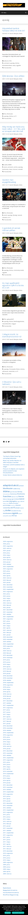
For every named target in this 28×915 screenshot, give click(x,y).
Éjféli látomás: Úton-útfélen (13, 76)
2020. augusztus (8, 646)
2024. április (6, 557)
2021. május (6, 626)
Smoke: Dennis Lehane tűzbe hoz (12, 475)
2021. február (7, 632)
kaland (20, 215)
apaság (12, 63)
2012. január (7, 826)
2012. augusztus (8, 812)
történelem (7, 513)
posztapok (15, 503)
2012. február (7, 823)
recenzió (18, 505)
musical (15, 169)
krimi (4, 501)
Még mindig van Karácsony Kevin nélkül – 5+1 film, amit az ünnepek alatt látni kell (13, 128)
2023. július (6, 571)
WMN (9, 165)
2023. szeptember (8, 566)
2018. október (7, 680)
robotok (4, 217)
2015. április (6, 769)
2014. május (6, 778)
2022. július (6, 594)
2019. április (6, 667)
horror (21, 496)
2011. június (6, 839)
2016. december (8, 726)
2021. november (8, 612)
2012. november (8, 805)
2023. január (7, 582)
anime (16, 167)
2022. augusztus (8, 591)
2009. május (6, 869)
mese (14, 65)
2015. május (6, 767)
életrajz (14, 516)
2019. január (7, 673)
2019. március (7, 669)
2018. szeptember (8, 682)
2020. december (8, 637)
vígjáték (18, 65)
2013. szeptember (8, 792)
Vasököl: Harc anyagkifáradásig (9, 181)
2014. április (6, 780)
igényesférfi (10, 319)
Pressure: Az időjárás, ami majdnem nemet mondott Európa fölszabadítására (13, 471)
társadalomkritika (16, 510)
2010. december (8, 851)
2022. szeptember (8, 589)
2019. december (8, 655)
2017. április (6, 717)
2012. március (7, 821)
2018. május (6, 689)
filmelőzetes (21, 494)
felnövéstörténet (7, 65)
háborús (5, 499)
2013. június (6, 796)
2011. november (8, 828)
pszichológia (7, 505)
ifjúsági (15, 215)
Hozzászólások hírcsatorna (11, 892)
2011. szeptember (8, 833)
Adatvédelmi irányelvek (18, 912)
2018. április (6, 691)
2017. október (7, 703)
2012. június (6, 817)
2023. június (6, 573)
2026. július (6, 544)
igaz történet (15, 499)
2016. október (7, 730)
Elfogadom (7, 912)
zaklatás (9, 515)
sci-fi (15, 116)
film (10, 61)
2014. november (8, 771)
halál (12, 496)
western (16, 421)
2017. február (7, 721)
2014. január (7, 783)
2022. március (7, 603)
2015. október (7, 755)
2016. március (7, 746)
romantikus (7, 508)
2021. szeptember (8, 616)
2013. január (7, 801)
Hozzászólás (7, 68)
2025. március (7, 548)
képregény (13, 501)
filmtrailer (10, 114)
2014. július (6, 776)
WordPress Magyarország (10, 895)
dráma (17, 63)
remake (11, 421)
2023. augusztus (8, 569)
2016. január (7, 748)
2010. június (6, 858)
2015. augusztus (8, 760)
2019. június (6, 662)
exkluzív (6, 61)
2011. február (7, 849)
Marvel (22, 501)
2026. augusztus (8, 541)
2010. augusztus (8, 853)
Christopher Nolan (14, 369)
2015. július (6, 762)
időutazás (5, 371)
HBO (15, 496)
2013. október (7, 789)
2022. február (7, 605)
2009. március (7, 874)
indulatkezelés (6, 324)
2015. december (8, 751)
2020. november (8, 639)
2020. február (7, 653)
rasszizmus (13, 505)
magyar (13, 324)
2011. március (7, 846)
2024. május (6, 555)
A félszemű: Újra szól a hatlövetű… (11, 383)
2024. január (7, 562)
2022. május (6, 598)
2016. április (6, 744)
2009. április (6, 871)
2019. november (8, 657)
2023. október (7, 564)
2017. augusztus (8, 707)
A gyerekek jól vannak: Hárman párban (11, 229)
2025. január (7, 550)
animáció (6, 63)
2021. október (7, 614)
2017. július (6, 710)
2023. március (7, 578)
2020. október (7, 641)
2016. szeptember (8, 732)
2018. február (7, 696)
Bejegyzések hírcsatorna (10, 890)
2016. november (8, 728)
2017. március (7, 719)
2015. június (6, 764)
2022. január (7, 607)
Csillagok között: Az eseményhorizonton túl (11, 335)
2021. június (6, 623)
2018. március (7, 694)
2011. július (6, 837)
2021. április (6, 628)
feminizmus (13, 494)
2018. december (8, 676)
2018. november (8, 678)
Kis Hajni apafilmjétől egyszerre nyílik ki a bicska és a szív (13, 285)
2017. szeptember (8, 705)
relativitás (12, 371)
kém (7, 501)
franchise (7, 496)
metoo (7, 503)
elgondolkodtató (13, 491)
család (15, 488)
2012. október (7, 808)
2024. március (7, 560)
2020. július (6, 648)
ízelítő (6, 165)
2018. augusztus (8, 685)
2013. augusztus (8, 794)
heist (17, 496)
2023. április (6, 575)
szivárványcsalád (19, 270)
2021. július (6, 621)
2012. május (6, 819)
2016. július (6, 737)
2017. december (8, 701)
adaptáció (8, 485)
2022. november (8, 587)
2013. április (6, 798)
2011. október (7, 830)
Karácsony (5, 169)
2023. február (7, 580)
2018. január (7, 698)
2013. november (8, 787)
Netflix (11, 503)
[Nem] (26, 909)
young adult (5, 515)
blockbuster (8, 488)
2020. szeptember (8, 644)
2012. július (6, 814)
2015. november (8, 753)
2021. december (8, 610)
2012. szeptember (8, 810)
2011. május (6, 842)
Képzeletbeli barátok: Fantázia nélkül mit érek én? (13, 29)
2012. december (8, 803)
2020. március (7, 651)
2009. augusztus (8, 862)
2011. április (6, 844)
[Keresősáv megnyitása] (26, 12)
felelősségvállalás (19, 321)
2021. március (7, 630)
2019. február (7, 671)
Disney (18, 488)
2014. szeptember (8, 773)
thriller (8, 510)
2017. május (6, 714)
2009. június (6, 867)
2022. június (6, 596)
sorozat (17, 508)
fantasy (20, 492)
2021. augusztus (8, 619)
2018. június (6, 687)
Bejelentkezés (7, 888)
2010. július (6, 855)
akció (5, 167)
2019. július (6, 660)
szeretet (20, 169)
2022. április (6, 600)
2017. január (7, 723)
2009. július (6, 864)
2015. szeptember (8, 758)
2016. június (6, 739)
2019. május (6, 664)
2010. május (6, 860)
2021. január (7, 635)
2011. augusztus (8, 835)
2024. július (6, 553)
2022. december (8, 585)
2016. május (6, 742)
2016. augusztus (8, 735)
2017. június (6, 712)
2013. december (8, 785)
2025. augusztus (8, 546)
